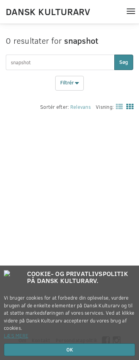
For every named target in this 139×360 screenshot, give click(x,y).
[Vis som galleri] (128, 106)
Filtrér (67, 82)
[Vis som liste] (118, 106)
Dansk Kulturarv (48, 11)
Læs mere (16, 335)
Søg (123, 61)
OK (69, 349)
